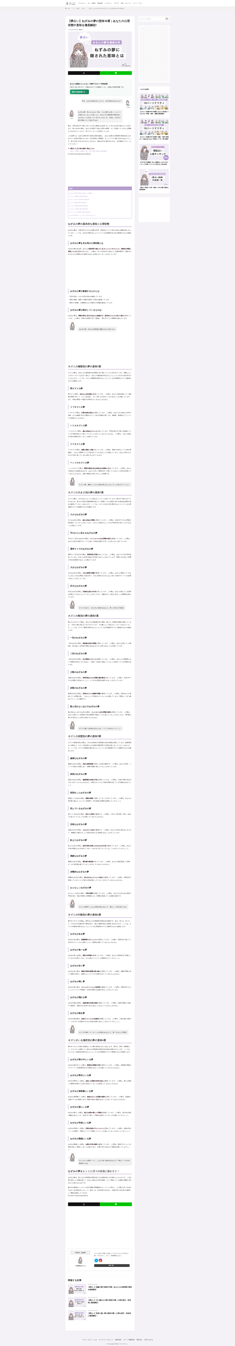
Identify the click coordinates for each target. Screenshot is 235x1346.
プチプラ (116, 3)
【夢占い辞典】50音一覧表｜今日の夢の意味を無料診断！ (154, 188)
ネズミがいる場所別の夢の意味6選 (80, 212)
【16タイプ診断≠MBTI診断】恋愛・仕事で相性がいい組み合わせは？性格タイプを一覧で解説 (154, 138)
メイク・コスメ (137, 3)
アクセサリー (82, 3)
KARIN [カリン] (123, 1344)
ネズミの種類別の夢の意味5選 (79, 196)
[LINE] (116, 73)
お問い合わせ (148, 1339)
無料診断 (100, 3)
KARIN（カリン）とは (89, 1339)
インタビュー (108, 3)
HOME (68, 8)
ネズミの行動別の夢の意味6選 (79, 209)
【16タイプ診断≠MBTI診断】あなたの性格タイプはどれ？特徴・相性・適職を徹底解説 (154, 113)
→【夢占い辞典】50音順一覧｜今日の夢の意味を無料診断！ (88, 151)
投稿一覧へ (111, 1265)
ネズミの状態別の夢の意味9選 (79, 206)
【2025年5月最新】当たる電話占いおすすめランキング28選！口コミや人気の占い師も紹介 (153, 163)
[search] (167, 19)
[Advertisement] (100, 170)
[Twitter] (84, 73)
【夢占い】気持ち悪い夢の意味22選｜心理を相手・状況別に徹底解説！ (109, 1314)
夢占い (84, 8)
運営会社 (139, 1339)
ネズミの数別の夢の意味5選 (78, 202)
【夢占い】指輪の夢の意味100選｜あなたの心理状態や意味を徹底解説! (110, 1288)
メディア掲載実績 (129, 1339)
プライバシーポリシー (106, 1339)
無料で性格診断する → (79, 92)
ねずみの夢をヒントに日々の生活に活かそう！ (83, 215)
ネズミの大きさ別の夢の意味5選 (79, 199)
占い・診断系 (92, 3)
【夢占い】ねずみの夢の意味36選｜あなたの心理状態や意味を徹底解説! (106, 8)
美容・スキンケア (126, 3)
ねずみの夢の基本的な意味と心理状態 (81, 193)
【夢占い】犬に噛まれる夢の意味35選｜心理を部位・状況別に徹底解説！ (109, 1301)
